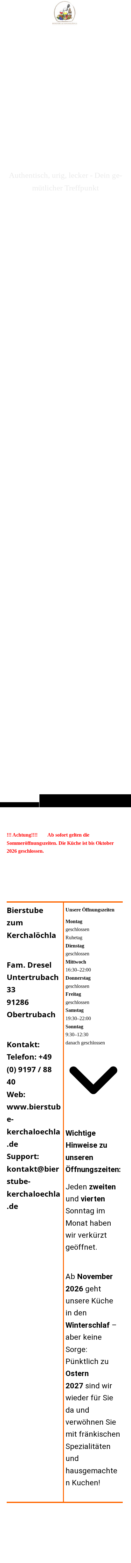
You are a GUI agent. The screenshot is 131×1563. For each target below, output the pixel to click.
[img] (65, 416)
